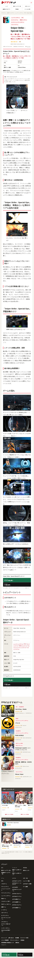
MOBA (17, 718)
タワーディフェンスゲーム (5, 918)
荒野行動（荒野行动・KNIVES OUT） (23, 763)
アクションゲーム (5, 886)
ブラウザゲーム (4, 921)
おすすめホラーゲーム (16, 896)
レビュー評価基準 (5, 940)
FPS (25, 12)
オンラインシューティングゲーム (17, 22)
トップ (6, 6)
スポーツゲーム (4, 912)
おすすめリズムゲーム (16, 904)
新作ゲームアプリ (10, 12)
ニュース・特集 (26, 880)
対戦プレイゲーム (23, 19)
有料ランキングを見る (25, 814)
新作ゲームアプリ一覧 (17, 6)
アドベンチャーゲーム (5, 892)
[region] (17, 802)
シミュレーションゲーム (5, 889)
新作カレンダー (26, 870)
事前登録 (17, 9)
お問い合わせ (11, 937)
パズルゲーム (4, 883)
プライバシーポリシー (14, 940)
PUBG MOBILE (19, 735)
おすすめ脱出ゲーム (16, 899)
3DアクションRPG (19, 743)
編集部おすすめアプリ (6, 9)
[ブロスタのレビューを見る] (7, 723)
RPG (2, 880)
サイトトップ (4, 937)
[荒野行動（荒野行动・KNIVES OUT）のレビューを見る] (7, 763)
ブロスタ (17, 723)
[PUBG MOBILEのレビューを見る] (7, 735)
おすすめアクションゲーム (16, 890)
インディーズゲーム (5, 928)
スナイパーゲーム (14, 24)
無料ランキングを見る (9, 814)
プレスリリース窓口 (24, 937)
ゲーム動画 (25, 886)
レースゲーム (4, 909)
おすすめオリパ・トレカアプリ (16, 884)
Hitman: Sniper (19, 774)
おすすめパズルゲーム (16, 893)
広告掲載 (17, 937)
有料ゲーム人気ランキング (16, 874)
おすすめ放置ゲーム (16, 902)
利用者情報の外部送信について (7, 942)
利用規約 (22, 940)
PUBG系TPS (21, 706)
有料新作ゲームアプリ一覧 (5, 873)
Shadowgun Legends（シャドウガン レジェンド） (23, 748)
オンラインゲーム (14, 19)
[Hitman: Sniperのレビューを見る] (7, 776)
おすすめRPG (15, 887)
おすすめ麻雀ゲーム (16, 907)
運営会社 (17, 942)
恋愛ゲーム (3, 906)
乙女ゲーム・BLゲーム (6, 904)
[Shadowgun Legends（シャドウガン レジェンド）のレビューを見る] (7, 749)
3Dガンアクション (19, 745)
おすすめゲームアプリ (16, 880)
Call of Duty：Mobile (20, 709)
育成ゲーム (3, 898)
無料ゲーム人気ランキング (16, 870)
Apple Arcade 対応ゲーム (5, 931)
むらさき (28, 46)
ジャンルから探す (27, 9)
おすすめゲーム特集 (27, 883)
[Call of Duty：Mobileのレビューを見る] (7, 711)
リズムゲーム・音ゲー (5, 901)
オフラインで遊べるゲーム (5, 924)
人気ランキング (27, 6)
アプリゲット (3, 12)
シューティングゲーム (19, 12)
